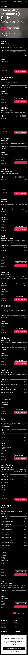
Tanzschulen (14, 4)
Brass (3, 561)
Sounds (18, 4)
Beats (3, 221)
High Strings (5, 560)
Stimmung (16, 28)
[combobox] (12, 37)
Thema (3, 28)
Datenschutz (3, 627)
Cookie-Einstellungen (14, 651)
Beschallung (9, 4)
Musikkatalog (16, 622)
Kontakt (2, 622)
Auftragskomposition (5, 634)
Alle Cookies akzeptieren (14, 648)
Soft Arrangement (6, 399)
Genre (9, 28)
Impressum (3, 628)
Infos (20, 4)
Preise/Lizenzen (4, 70)
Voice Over (4, 450)
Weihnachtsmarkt (4, 6)
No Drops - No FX (6, 402)
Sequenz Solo (5, 404)
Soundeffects (5, 565)
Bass (3, 554)
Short (3, 257)
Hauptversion (5, 61)
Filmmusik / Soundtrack (20, 33)
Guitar (3, 557)
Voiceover (4, 489)
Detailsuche (5, 4)
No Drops (4, 401)
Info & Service (3, 632)
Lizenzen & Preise (4, 623)
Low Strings (4, 558)
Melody (3, 563)
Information (3, 72)
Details (2, 66)
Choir (3, 566)
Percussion (4, 555)
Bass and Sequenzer (6, 447)
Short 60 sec (5, 62)
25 (23, 613)
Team (2, 624)
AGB (1, 626)
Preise (22, 4)
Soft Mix (4, 490)
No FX (3, 448)
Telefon (15, 626)
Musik (2, 4)
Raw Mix (4, 552)
